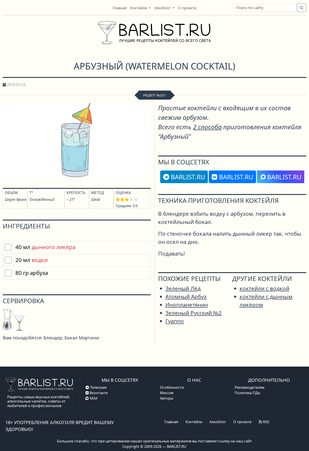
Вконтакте (98, 392)
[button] (140, 7)
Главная (171, 421)
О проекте (242, 421)
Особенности (172, 387)
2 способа (207, 126)
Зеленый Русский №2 (193, 313)
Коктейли (193, 421)
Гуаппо (174, 321)
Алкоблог (217, 421)
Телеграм (98, 387)
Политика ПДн (247, 392)
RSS (265, 421)
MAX (93, 398)
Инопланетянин (186, 304)
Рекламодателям (249, 387)
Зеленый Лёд (183, 288)
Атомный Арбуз (186, 296)
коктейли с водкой (264, 288)
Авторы (166, 398)
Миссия (167, 392)
